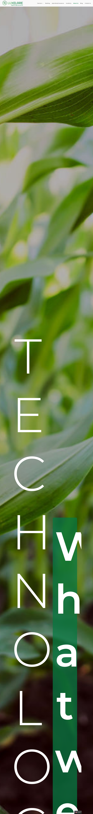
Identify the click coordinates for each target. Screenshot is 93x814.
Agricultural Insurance (58, 3)
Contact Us (88, 3)
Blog (81, 3)
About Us (75, 3)
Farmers (39, 3)
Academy (68, 3)
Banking (47, 3)
